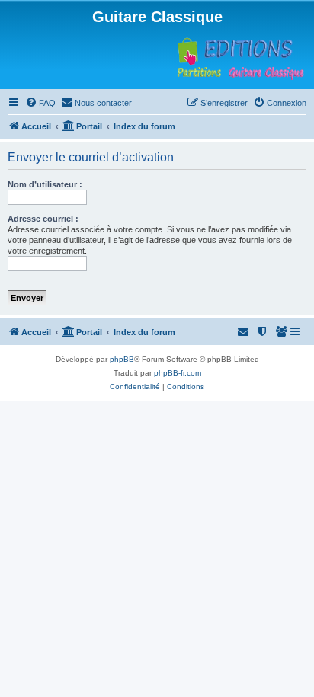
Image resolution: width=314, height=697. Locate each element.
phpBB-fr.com (177, 373)
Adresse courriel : (43, 218)
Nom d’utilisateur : (45, 184)
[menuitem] (40, 103)
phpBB (122, 359)
